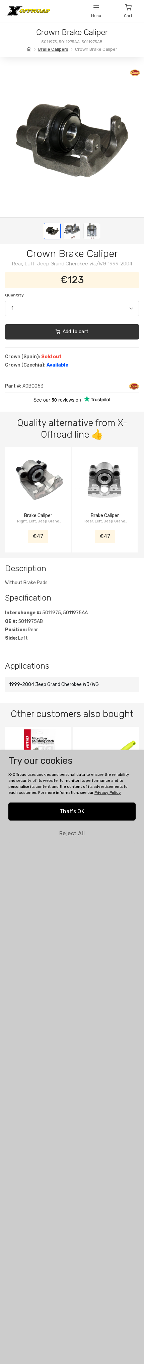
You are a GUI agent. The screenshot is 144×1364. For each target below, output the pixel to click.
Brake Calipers (53, 49)
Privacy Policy (107, 792)
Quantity (14, 295)
